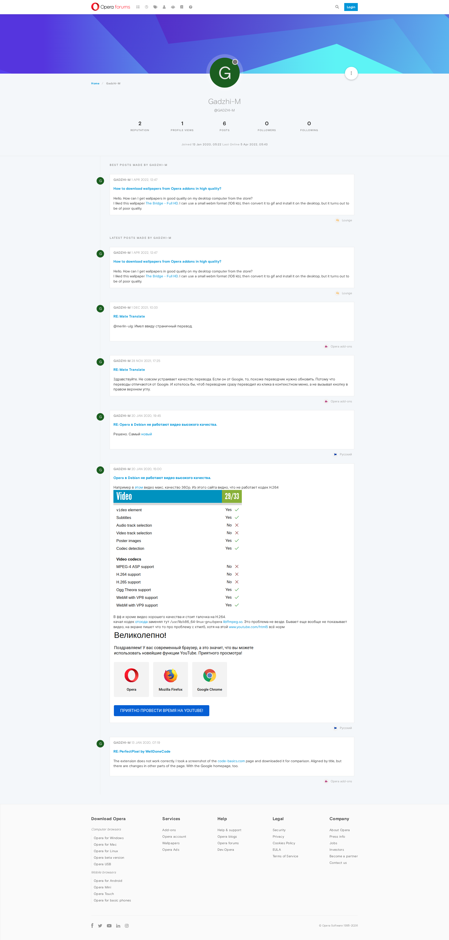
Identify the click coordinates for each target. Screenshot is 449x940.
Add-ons (169, 830)
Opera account (174, 836)
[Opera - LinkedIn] (118, 925)
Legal (278, 818)
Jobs (333, 843)
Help (222, 818)
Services (171, 818)
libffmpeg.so (233, 622)
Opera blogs (227, 836)
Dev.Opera (225, 849)
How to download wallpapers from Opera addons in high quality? (167, 188)
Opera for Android (108, 881)
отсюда (141, 622)
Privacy (278, 836)
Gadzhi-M (121, 180)
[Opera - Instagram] (127, 925)
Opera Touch (104, 894)
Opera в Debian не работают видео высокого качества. (162, 478)
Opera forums (228, 843)
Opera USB (102, 864)
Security (279, 830)
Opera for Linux (106, 851)
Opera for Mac (105, 844)
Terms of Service (285, 856)
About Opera (340, 830)
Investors (337, 849)
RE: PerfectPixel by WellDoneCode (141, 751)
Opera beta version (109, 857)
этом (139, 487)
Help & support (229, 830)
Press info (337, 836)
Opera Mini (102, 887)
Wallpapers (171, 843)
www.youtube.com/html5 (248, 627)
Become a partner (344, 856)
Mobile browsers (103, 872)
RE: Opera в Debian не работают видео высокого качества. (165, 424)
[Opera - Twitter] (100, 925)
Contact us (338, 863)
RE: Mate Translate (129, 316)
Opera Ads (170, 849)
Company (339, 818)
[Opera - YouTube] (109, 925)
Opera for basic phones (112, 900)
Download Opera (108, 818)
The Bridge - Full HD (162, 203)
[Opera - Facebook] (92, 925)
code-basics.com (231, 761)
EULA (277, 849)
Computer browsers (106, 829)
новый (146, 434)
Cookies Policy (284, 843)
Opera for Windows (109, 838)
